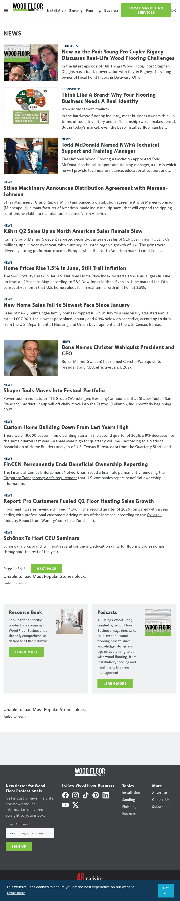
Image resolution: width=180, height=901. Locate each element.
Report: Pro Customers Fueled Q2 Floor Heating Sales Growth (79, 501)
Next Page (46, 568)
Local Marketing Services (146, 10)
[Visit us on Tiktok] (85, 794)
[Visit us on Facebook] (65, 794)
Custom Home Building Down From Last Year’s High (66, 427)
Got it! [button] (166, 890)
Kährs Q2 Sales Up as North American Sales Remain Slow (73, 231)
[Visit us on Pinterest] (95, 794)
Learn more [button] (16, 893)
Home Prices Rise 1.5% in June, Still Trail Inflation (65, 268)
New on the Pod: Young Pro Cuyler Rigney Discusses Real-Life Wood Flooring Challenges (118, 55)
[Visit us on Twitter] (75, 804)
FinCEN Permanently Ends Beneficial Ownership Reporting (76, 464)
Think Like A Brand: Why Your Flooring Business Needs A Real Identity (109, 98)
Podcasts (70, 46)
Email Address (18, 824)
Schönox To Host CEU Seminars (41, 538)
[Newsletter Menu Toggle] (173, 10)
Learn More (26, 652)
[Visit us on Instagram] (75, 794)
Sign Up (19, 846)
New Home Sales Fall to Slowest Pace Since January (67, 305)
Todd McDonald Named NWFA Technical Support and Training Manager (110, 148)
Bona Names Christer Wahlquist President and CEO (118, 350)
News (66, 139)
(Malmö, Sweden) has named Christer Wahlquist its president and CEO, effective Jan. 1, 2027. (111, 364)
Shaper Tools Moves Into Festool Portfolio (54, 390)
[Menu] (6, 10)
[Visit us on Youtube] (65, 804)
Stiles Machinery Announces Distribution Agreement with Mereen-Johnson (86, 191)
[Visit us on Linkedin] (106, 794)
